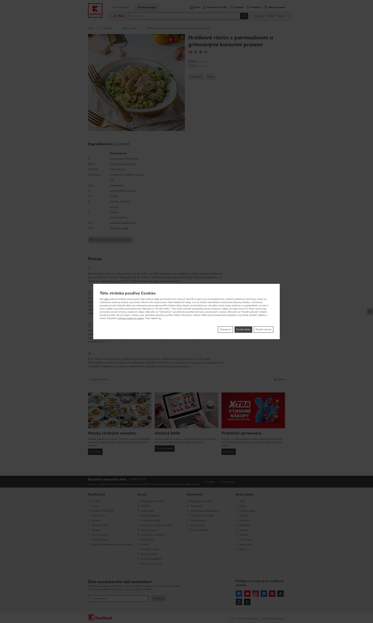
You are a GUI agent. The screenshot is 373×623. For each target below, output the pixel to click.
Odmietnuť (225, 329)
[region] (186, 311)
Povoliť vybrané (263, 329)
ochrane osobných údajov (131, 318)
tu (160, 318)
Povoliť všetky (243, 329)
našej (106, 299)
